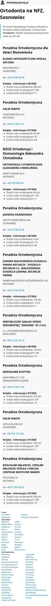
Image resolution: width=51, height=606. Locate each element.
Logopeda (30, 554)
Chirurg (4, 559)
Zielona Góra (19, 549)
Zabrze (17, 547)
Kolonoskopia (7, 595)
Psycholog (30, 582)
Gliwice (4, 539)
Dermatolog (6, 569)
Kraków (4, 547)
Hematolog (6, 590)
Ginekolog (5, 587)
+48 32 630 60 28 (15, 77)
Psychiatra (30, 579)
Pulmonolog (31, 585)
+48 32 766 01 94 (15, 386)
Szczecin (17, 537)
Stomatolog (31, 592)
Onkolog (29, 567)
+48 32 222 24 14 (15, 340)
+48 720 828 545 (15, 183)
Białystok (5, 521)
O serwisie (5, 514)
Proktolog (30, 574)
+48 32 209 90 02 (15, 487)
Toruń (16, 539)
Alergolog (5, 554)
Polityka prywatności (29, 517)
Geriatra (4, 585)
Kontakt (24, 514)
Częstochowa (7, 532)
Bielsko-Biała (6, 524)
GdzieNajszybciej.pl (17, 2)
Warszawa (18, 542)
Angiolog (5, 557)
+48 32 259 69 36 (15, 290)
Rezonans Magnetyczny (36, 590)
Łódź (3, 549)
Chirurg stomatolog (9, 567)
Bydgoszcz (5, 527)
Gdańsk (4, 534)
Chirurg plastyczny (9, 564)
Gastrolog (5, 579)
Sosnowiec (18, 534)
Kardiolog (5, 592)
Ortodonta (30, 569)
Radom (17, 529)
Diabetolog (6, 572)
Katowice (5, 542)
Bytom (4, 529)
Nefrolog (29, 557)
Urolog (28, 597)
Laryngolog (6, 597)
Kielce (3, 544)
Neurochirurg (31, 559)
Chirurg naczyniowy (9, 562)
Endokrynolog (7, 574)
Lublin (17, 521)
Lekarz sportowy (8, 600)
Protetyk (29, 577)
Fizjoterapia (6, 577)
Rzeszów (18, 532)
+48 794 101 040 (15, 433)
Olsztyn (17, 524)
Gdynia (4, 537)
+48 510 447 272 (15, 124)
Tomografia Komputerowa (37, 595)
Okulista (29, 564)
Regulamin (5, 517)
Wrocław (18, 544)
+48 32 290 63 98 (15, 229)
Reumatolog (31, 587)
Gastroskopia (7, 582)
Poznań (17, 527)
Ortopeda (30, 572)
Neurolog (30, 562)
